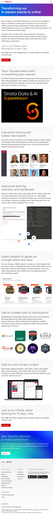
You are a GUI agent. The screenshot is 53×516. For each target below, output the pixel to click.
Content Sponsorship (6, 487)
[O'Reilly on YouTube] (10, 462)
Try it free (5, 60)
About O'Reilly (5, 469)
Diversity (3, 485)
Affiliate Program (5, 483)
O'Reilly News (4, 476)
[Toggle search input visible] (51, 1)
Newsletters (21, 474)
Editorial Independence (21, 512)
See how (5, 453)
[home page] (8, 1)
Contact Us (20, 472)
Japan (3, 497)
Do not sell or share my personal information (11, 507)
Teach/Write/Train (6, 472)
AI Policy (20, 478)
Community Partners (6, 481)
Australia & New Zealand (7, 495)
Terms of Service (5, 512)
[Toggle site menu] (1, 1)
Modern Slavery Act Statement (34, 512)
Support (20, 469)
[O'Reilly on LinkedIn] (8, 462)
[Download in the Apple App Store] (32, 478)
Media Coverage (5, 478)
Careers (3, 474)
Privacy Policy (21, 476)
